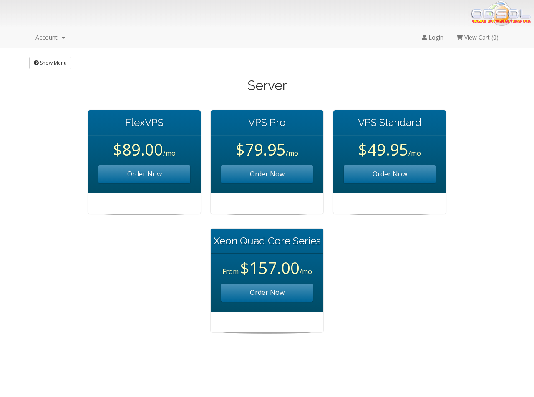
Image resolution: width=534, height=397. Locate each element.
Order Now (144, 173)
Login (435, 37)
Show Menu (53, 62)
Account (48, 37)
